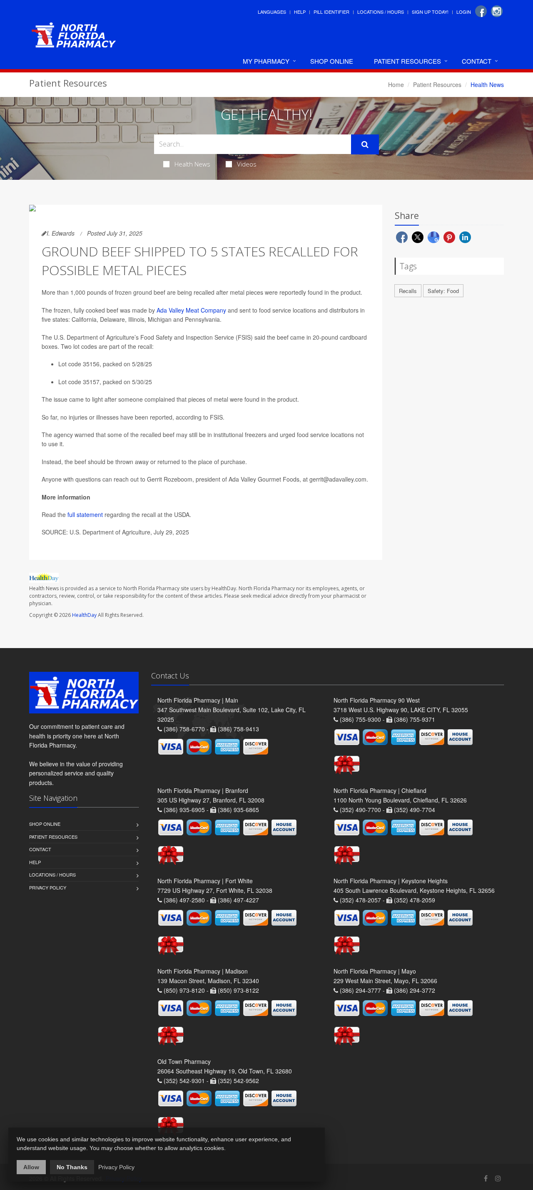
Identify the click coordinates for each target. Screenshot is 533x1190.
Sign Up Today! (430, 11)
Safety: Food (443, 291)
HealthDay (84, 615)
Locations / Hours (380, 11)
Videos (247, 164)
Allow (31, 1167)
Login (463, 11)
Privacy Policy (47, 887)
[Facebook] (481, 11)
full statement (85, 514)
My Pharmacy (266, 61)
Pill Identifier (331, 11)
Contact (476, 61)
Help (300, 11)
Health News (192, 164)
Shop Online (331, 61)
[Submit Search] (365, 144)
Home (396, 84)
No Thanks (72, 1167)
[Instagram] (497, 11)
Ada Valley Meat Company (191, 310)
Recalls (408, 291)
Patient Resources (407, 61)
